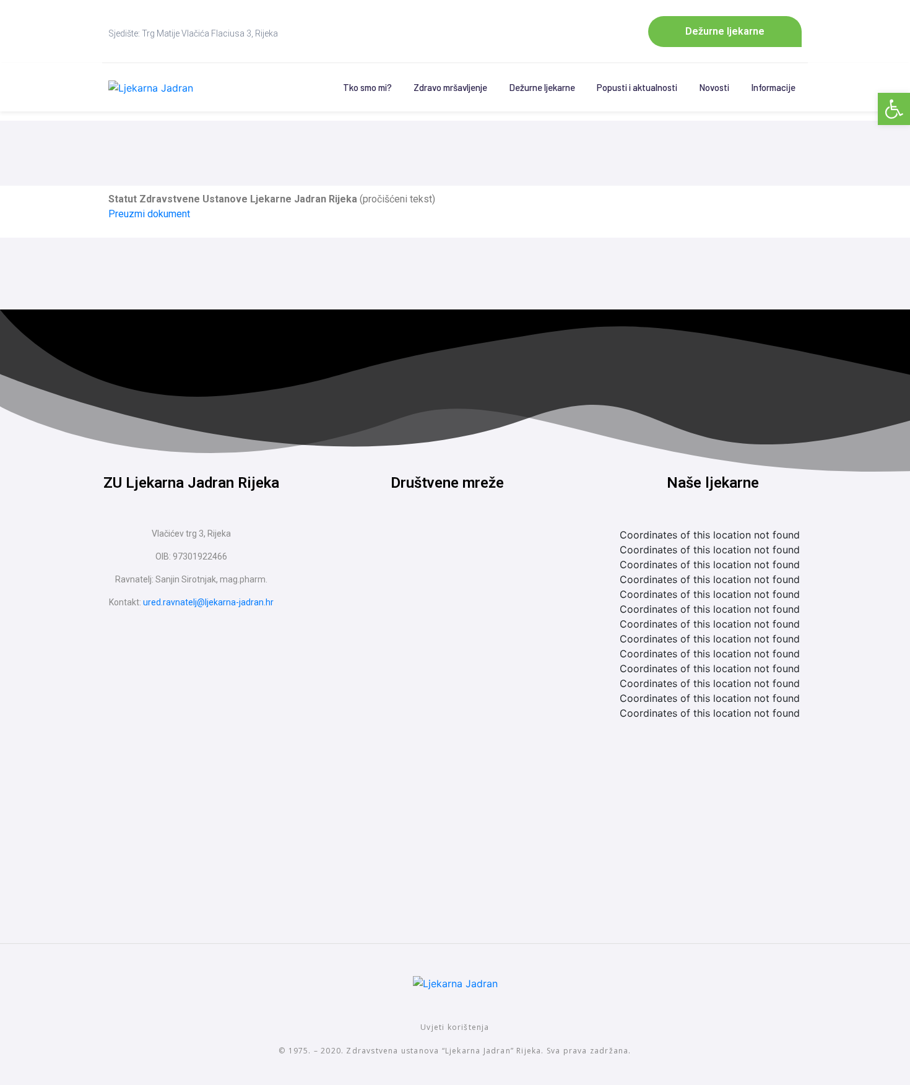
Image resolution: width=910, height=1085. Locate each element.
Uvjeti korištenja (454, 1027)
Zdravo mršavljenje (450, 87)
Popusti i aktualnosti (637, 87)
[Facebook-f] (424, 549)
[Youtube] (470, 549)
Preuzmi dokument (149, 214)
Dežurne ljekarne (542, 87)
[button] (894, 109)
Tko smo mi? (367, 87)
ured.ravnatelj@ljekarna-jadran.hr (208, 602)
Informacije (773, 87)
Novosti (714, 87)
